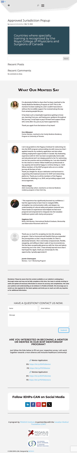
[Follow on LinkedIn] (27, 404)
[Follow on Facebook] (33, 404)
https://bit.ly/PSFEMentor (40, 368)
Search (66, 58)
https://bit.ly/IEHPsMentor (40, 364)
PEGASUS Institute (27, 422)
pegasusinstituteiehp (16, 24)
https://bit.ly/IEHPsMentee (40, 376)
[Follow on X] (49, 404)
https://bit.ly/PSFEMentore (40, 380)
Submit (64, 330)
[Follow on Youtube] (44, 404)
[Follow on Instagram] (38, 404)
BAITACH (31, 451)
